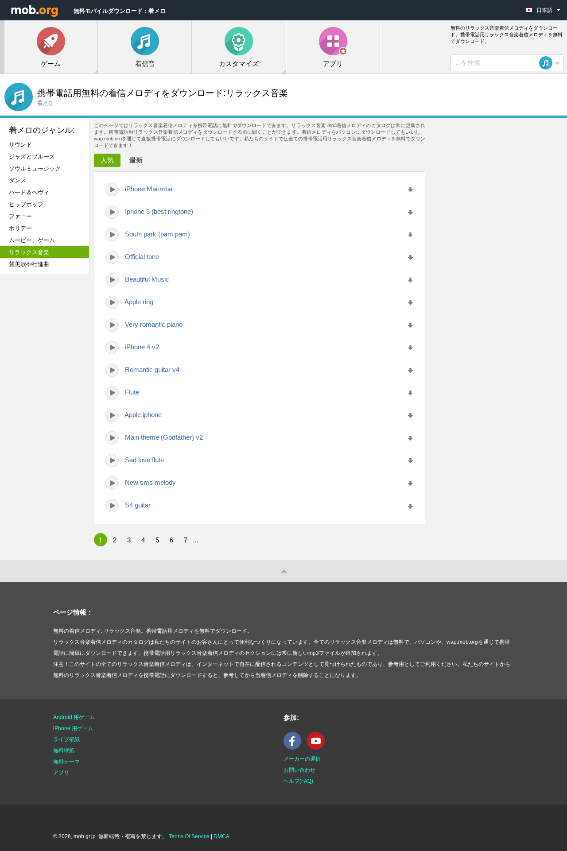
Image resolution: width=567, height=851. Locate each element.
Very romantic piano (154, 324)
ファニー (20, 216)
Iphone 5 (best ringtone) (159, 211)
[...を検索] (548, 63)
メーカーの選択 (302, 759)
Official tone (142, 256)
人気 (107, 160)
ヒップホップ (26, 204)
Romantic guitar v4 (152, 369)
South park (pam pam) (157, 234)
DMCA (221, 836)
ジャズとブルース (32, 156)
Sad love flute (144, 460)
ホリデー (20, 228)
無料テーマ (66, 761)
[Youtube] (318, 748)
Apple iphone (143, 414)
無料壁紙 (63, 750)
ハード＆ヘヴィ (29, 192)
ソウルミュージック (35, 168)
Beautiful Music (147, 279)
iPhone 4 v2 (142, 347)
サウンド (20, 144)
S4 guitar (138, 505)
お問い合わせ (299, 770)
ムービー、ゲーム (32, 240)
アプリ (61, 773)
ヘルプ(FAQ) (298, 781)
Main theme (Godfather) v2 (164, 437)
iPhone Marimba (148, 189)
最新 (136, 160)
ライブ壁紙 (66, 739)
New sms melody (150, 482)
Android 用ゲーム (74, 717)
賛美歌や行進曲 (29, 264)
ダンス (17, 180)
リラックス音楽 (29, 252)
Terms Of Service (189, 836)
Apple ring (138, 302)
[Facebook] (295, 748)
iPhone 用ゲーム (73, 728)
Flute (132, 392)
